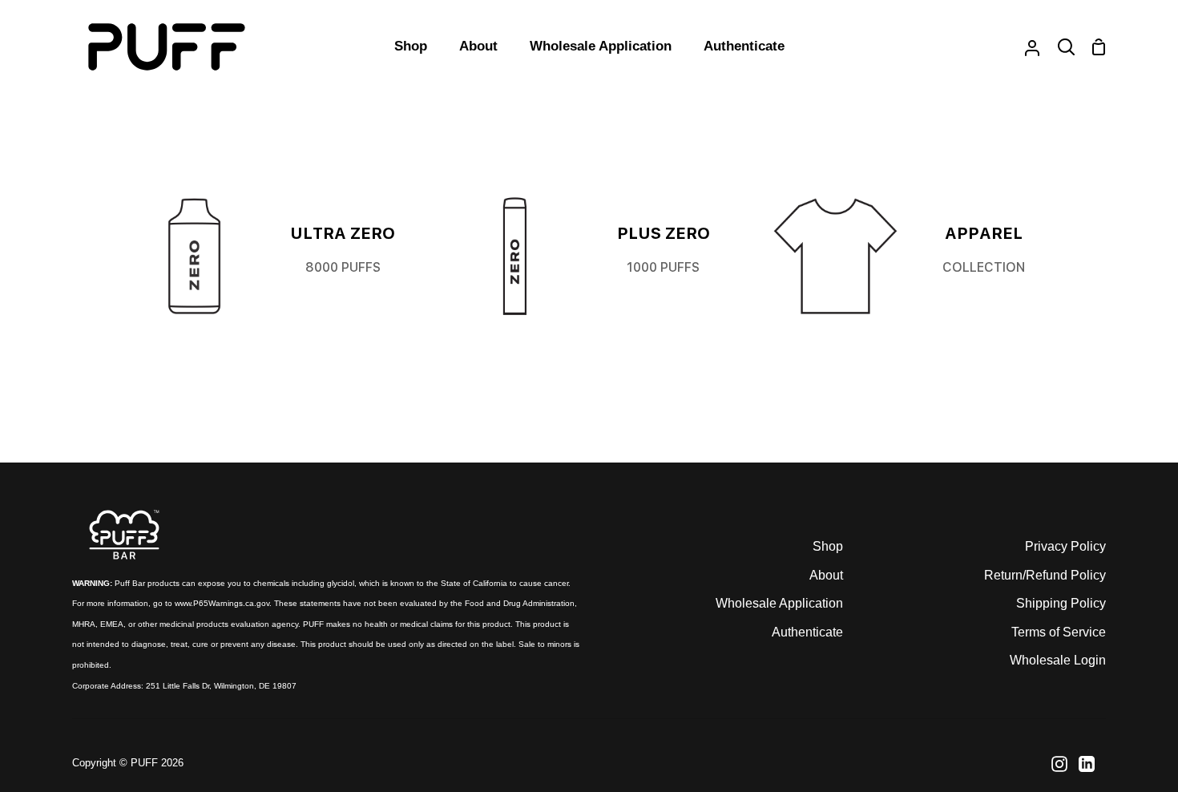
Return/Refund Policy (1045, 575)
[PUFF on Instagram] (1059, 764)
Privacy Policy (1065, 546)
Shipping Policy (1061, 603)
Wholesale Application (779, 603)
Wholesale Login (1058, 660)
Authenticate (807, 632)
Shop (828, 546)
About (826, 575)
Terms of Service (1058, 632)
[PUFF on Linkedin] (1087, 764)
